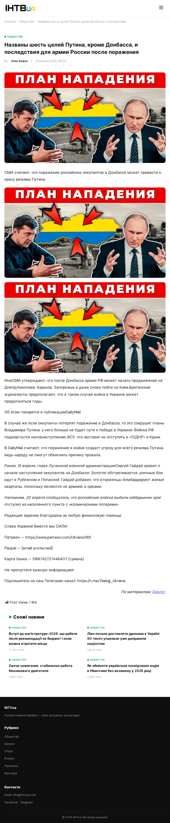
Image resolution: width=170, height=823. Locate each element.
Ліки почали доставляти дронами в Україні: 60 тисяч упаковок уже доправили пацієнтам (123, 639)
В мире (9, 758)
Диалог (159, 591)
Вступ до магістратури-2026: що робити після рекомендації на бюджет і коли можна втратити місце (43, 639)
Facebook (11, 802)
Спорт (8, 751)
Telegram (26, 802)
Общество (26, 21)
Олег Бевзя (19, 61)
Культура (10, 773)
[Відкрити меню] (161, 8)
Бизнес (9, 744)
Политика (11, 766)
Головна (10, 21)
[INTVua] (20, 8)
